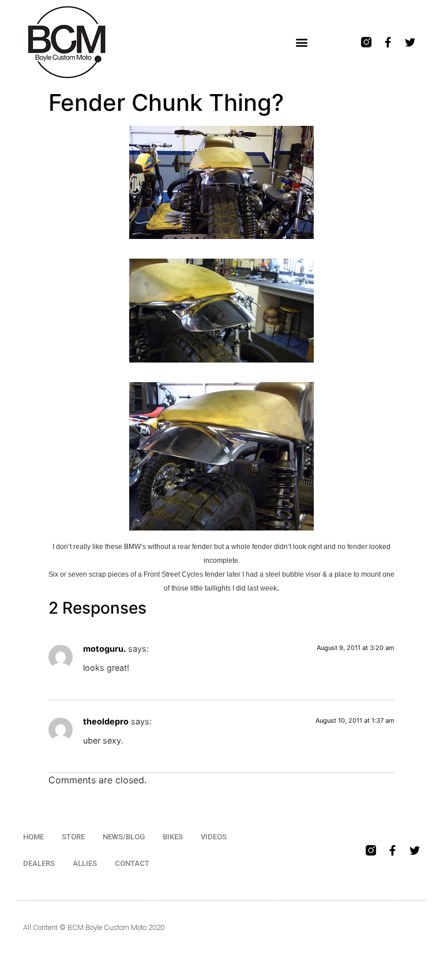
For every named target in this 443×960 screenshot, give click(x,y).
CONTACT (132, 863)
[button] (301, 42)
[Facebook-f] (388, 42)
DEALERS (39, 863)
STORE (73, 836)
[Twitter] (410, 42)
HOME (33, 836)
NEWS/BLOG (124, 836)
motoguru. (104, 648)
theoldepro (106, 721)
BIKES (173, 836)
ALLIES (85, 863)
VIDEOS (214, 836)
